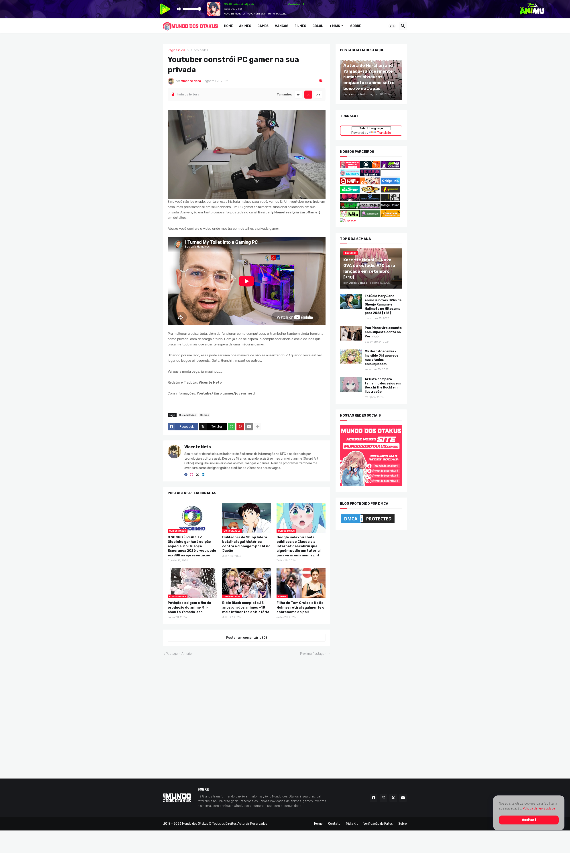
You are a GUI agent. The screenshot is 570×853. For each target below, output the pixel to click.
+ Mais (334, 26)
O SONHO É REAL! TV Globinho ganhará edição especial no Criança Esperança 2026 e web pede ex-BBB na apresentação (192, 546)
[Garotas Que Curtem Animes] (350, 175)
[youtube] (403, 797)
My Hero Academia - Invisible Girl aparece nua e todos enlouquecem (381, 357)
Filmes (300, 26)
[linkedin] (203, 475)
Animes (245, 26)
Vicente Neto (197, 446)
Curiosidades (199, 50)
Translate (384, 132)
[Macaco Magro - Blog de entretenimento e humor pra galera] (370, 192)
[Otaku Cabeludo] (370, 183)
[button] (392, 26)
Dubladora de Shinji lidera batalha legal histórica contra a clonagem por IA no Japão (246, 544)
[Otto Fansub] (350, 216)
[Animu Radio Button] (390, 167)
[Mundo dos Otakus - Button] (350, 167)
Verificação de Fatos (378, 824)
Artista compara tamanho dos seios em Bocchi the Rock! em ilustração (383, 385)
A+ (318, 94)
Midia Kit (352, 824)
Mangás (281, 26)
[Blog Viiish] (350, 208)
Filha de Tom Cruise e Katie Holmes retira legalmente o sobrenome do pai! (300, 607)
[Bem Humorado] (370, 216)
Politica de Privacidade (539, 808)
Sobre (355, 26)
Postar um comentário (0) (246, 638)
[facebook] (185, 475)
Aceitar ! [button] (529, 820)
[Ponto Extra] (390, 200)
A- (298, 94)
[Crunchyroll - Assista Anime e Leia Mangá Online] (370, 167)
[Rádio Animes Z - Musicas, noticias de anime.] (390, 175)
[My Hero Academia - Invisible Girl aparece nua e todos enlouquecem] (351, 356)
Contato (334, 824)
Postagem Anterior (179, 653)
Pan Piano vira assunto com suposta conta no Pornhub (383, 332)
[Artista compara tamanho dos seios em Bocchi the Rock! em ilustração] (351, 384)
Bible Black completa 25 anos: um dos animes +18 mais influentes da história (245, 607)
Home (228, 26)
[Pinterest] (240, 426)
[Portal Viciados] (370, 175)
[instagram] (191, 475)
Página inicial (177, 50)
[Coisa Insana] (370, 208)
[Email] (249, 426)
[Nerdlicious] (390, 192)
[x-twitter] (197, 475)
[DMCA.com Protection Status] (368, 523)
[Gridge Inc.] (390, 183)
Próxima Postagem (313, 653)
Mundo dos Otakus (195, 824)
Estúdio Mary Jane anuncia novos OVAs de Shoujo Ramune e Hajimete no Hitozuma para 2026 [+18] (383, 304)
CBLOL (317, 26)
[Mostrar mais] (257, 426)
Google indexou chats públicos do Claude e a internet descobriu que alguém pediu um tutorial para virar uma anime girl (299, 546)
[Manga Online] (390, 208)
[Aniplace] (348, 220)
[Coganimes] (390, 216)
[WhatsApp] (231, 426)
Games (263, 26)
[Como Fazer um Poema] (370, 200)
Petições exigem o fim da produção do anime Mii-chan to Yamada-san (189, 607)
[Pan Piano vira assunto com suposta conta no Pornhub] (351, 333)
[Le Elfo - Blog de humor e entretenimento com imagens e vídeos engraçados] (350, 192)
